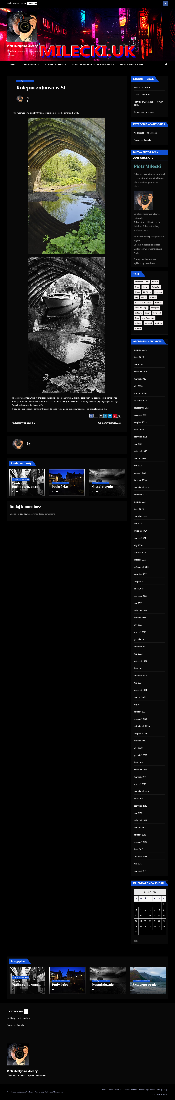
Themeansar (58, 1091)
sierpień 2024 (140, 502)
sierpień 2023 (140, 581)
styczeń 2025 (140, 473)
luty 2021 (138, 704)
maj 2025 (138, 444)
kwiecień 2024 (140, 531)
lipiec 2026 (139, 357)
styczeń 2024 (140, 553)
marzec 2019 (140, 777)
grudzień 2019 (140, 755)
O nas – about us (30, 64)
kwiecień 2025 (140, 451)
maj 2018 (138, 813)
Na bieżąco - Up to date (25, 81)
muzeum (153, 297)
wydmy (138, 328)
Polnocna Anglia (141, 307)
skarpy (147, 312)
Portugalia (155, 307)
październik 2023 (142, 567)
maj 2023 (138, 603)
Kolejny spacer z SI (25, 423)
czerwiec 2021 (140, 676)
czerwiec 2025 (140, 437)
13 (150, 915)
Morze (143, 297)
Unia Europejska (148, 318)
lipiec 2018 (139, 799)
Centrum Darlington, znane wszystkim (26, 486)
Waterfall (148, 323)
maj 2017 (138, 864)
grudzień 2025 (141, 401)
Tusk (137, 318)
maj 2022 (138, 654)
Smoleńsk (157, 312)
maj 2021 (138, 683)
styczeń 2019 (140, 784)
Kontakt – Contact (55, 64)
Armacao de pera (142, 281)
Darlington (156, 287)
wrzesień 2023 (141, 574)
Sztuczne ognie (145, 984)
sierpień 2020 (140, 733)
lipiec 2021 (139, 668)
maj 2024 (138, 524)
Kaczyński (158, 292)
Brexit (137, 287)
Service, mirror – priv (131, 64)
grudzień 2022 (141, 639)
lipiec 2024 (139, 509)
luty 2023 (138, 625)
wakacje (138, 323)
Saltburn (138, 312)
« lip (136, 940)
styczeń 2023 (140, 632)
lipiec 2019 (139, 762)
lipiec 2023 (139, 589)
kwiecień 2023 (140, 610)
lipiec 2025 (139, 429)
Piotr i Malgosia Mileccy (22, 46)
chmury (145, 287)
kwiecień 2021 (140, 690)
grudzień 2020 (141, 719)
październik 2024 (142, 487)
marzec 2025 (140, 458)
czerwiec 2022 (140, 647)
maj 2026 (138, 364)
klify (136, 297)
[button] (166, 64)
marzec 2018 (140, 828)
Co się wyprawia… (108, 423)
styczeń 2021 (140, 712)
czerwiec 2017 (140, 856)
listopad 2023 (140, 560)
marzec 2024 (140, 538)
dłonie (137, 292)
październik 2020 (142, 726)
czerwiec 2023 (140, 596)
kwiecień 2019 (140, 770)
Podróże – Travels (142, 140)
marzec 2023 (140, 618)
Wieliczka (158, 323)
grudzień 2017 (140, 842)
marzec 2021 (140, 697)
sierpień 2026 (140, 350)
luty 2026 (138, 386)
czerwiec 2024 (141, 516)
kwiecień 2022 (140, 661)
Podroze (158, 302)
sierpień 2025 (140, 422)
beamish (155, 281)
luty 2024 (138, 545)
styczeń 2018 (140, 835)
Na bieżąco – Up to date (145, 133)
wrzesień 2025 (141, 415)
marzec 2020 (140, 741)
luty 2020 (138, 748)
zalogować (25, 514)
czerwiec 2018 (140, 806)
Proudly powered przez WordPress (20, 1091)
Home (13, 64)
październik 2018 (141, 791)
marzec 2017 (140, 871)
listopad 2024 (140, 480)
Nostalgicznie (102, 486)
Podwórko (60, 486)
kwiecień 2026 (140, 372)
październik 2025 (142, 408)
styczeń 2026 (140, 393)
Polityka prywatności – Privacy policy (93, 64)
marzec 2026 (140, 379)
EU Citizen (147, 292)
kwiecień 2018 (140, 820)
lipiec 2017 (139, 849)
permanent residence (143, 302)
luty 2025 (138, 466)
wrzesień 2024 (141, 495)
